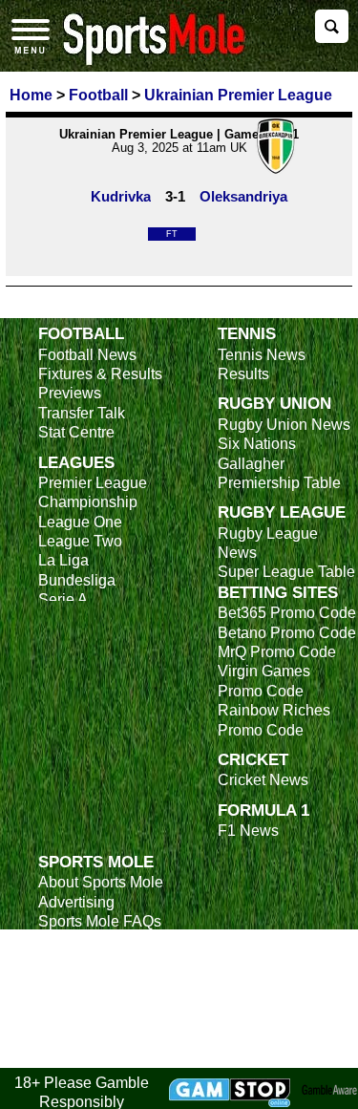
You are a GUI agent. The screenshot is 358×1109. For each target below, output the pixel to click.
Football (81, 333)
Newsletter (74, 979)
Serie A (63, 599)
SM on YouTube (92, 1057)
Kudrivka (121, 196)
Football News (87, 355)
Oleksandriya (243, 196)
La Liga (63, 560)
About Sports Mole (100, 882)
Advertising (76, 902)
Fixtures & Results (100, 374)
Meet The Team (90, 940)
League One (80, 522)
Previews (69, 393)
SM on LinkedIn (91, 1038)
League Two (80, 541)
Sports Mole (96, 861)
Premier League (92, 483)
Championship (87, 502)
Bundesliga (77, 580)
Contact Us (76, 960)
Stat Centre (76, 432)
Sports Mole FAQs (99, 921)
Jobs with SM (83, 1009)
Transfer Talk (81, 413)
